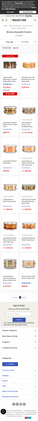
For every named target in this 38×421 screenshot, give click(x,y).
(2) (13, 84)
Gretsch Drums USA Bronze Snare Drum (28, 277)
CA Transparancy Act (8, 414)
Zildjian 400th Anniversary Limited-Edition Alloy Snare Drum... (10, 79)
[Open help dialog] (3, 411)
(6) (31, 283)
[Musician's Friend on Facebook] (13, 404)
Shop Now (28, 16)
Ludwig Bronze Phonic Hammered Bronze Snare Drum (9, 278)
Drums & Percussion (15, 26)
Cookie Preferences (10, 9)
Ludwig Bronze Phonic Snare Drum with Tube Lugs (28, 163)
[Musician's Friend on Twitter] (17, 404)
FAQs (4, 386)
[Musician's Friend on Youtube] (21, 404)
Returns (5, 381)
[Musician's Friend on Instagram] (24, 404)
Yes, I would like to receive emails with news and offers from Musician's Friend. (19, 324)
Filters (8, 42)
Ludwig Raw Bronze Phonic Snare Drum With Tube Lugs (9, 240)
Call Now (11, 364)
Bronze (5, 48)
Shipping (5, 376)
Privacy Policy (19, 3)
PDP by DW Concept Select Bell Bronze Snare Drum (29, 201)
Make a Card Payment (10, 391)
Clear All (15, 48)
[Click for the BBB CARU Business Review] (28, 418)
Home (5, 26)
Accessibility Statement (28, 414)
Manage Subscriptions (10, 397)
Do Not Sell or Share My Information (12, 410)
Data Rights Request (29, 410)
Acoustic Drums (28, 26)
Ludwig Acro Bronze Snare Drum (10, 162)
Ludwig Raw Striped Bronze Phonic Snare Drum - (10, 124)
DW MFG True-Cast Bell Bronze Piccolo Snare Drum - (28, 79)
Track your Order (8, 370)
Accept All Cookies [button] (28, 12)
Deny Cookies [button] (10, 12)
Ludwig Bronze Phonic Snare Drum (9, 200)
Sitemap (18, 414)
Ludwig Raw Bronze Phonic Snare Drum (28, 239)
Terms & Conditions (19, 412)
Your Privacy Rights (31, 412)
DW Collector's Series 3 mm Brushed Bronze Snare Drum (27, 125)
